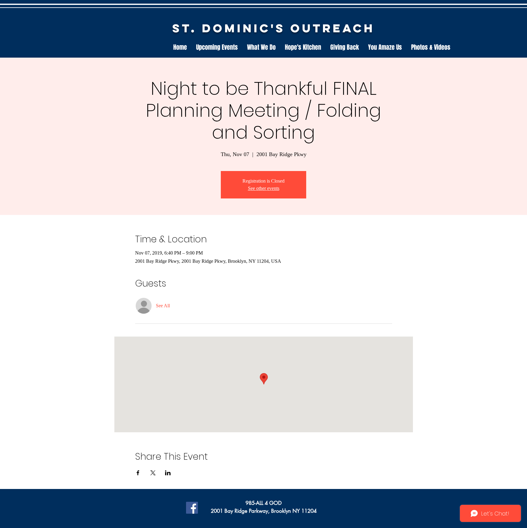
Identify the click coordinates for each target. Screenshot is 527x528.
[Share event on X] (153, 472)
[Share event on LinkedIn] (168, 472)
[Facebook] (192, 508)
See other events (263, 188)
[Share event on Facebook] (138, 472)
